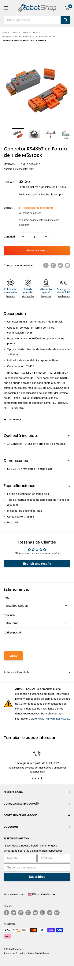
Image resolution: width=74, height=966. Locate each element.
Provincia (10, 615)
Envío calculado (28, 194)
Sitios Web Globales (14, 894)
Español (47, 894)
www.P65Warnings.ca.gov (53, 718)
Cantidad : (10, 236)
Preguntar (46, 296)
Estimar (13, 655)
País (6, 597)
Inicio (4, 32)
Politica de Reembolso (17, 672)
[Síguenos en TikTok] (42, 912)
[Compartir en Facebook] (46, 265)
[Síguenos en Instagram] (21, 912)
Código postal (12, 632)
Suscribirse (37, 876)
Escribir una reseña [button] (37, 563)
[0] (67, 8)
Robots (14, 32)
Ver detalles (28, 296)
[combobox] (32, 20)
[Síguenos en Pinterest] (28, 912)
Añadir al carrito (37, 250)
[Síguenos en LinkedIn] (49, 912)
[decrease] (23, 237)
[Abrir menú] (6, 7)
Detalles (10, 296)
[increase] (46, 237)
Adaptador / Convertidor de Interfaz (18, 36)
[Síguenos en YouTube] (35, 912)
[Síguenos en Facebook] (6, 912)
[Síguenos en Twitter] (13, 912)
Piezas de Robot (29, 32)
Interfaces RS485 (47, 36)
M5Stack (9, 164)
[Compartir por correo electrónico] (67, 265)
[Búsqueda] (65, 20)
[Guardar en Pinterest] (53, 265)
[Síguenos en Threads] (57, 912)
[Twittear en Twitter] (60, 265)
